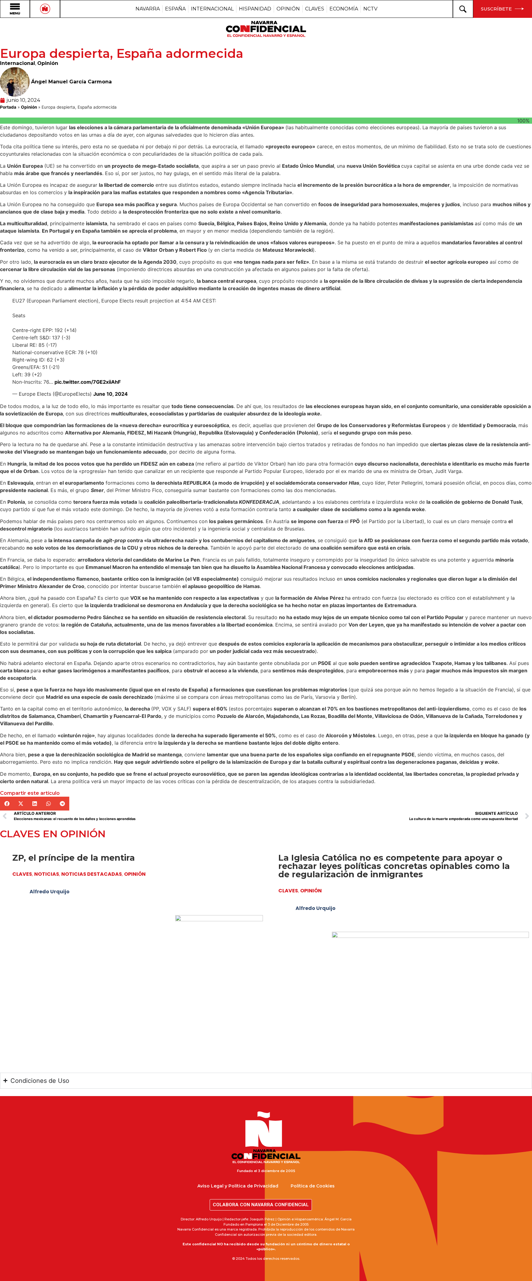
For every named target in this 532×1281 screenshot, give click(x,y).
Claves (22, 874)
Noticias (46, 874)
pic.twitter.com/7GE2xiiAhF (87, 382)
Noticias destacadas (91, 874)
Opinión (47, 63)
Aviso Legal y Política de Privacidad (237, 1186)
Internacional (17, 63)
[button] (7, 804)
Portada (8, 107)
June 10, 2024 (110, 394)
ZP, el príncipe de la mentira (73, 858)
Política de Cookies (313, 1186)
